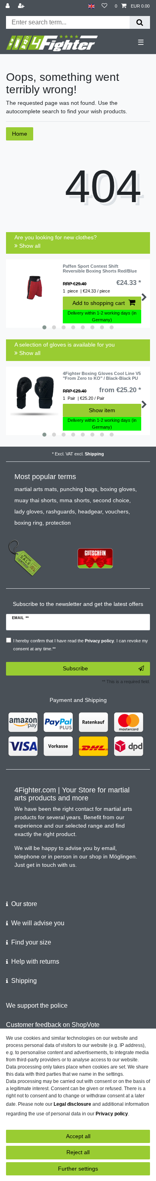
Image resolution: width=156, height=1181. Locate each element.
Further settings (78, 1168)
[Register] (22, 6)
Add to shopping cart (98, 303)
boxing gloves (117, 489)
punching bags (78, 489)
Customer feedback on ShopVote (53, 1024)
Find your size (31, 942)
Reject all (78, 1152)
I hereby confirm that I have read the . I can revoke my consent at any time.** (80, 644)
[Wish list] (104, 6)
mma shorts (75, 500)
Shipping (94, 453)
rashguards (60, 511)
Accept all (78, 1136)
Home (19, 133)
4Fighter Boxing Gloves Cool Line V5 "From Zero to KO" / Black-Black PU (102, 376)
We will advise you (37, 923)
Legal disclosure (72, 1104)
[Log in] (8, 6)
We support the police (37, 1005)
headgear (90, 511)
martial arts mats (35, 489)
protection (58, 522)
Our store (24, 903)
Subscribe (75, 668)
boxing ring (28, 522)
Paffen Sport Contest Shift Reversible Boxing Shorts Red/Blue (100, 268)
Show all (29, 246)
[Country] (91, 6)
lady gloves (28, 511)
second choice (111, 500)
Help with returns (35, 961)
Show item (102, 410)
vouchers (116, 511)
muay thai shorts (35, 500)
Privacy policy (112, 1114)
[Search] (140, 22)
